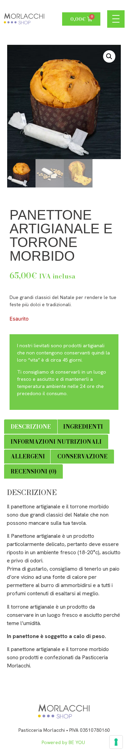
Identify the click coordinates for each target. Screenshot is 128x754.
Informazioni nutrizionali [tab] (56, 442)
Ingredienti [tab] (83, 426)
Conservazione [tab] (82, 456)
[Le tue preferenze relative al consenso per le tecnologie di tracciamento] (116, 742)
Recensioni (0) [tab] (33, 471)
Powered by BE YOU (64, 742)
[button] (109, 56)
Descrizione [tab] (31, 426)
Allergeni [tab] (28, 456)
